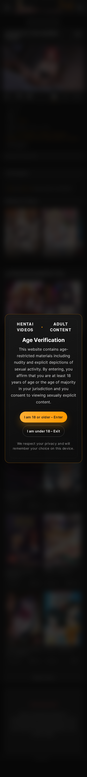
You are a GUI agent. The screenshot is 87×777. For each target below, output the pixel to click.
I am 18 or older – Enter (43, 417)
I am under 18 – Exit (43, 431)
